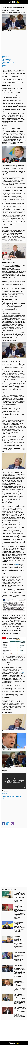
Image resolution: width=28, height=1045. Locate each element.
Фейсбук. (4, 793)
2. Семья (4, 58)
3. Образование (6, 59)
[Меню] (2, 2)
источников (22, 672)
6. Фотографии (6, 64)
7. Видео (4, 65)
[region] (14, 43)
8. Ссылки (4, 67)
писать (17, 564)
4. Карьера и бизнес (7, 61)
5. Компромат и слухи (8, 62)
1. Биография (5, 56)
